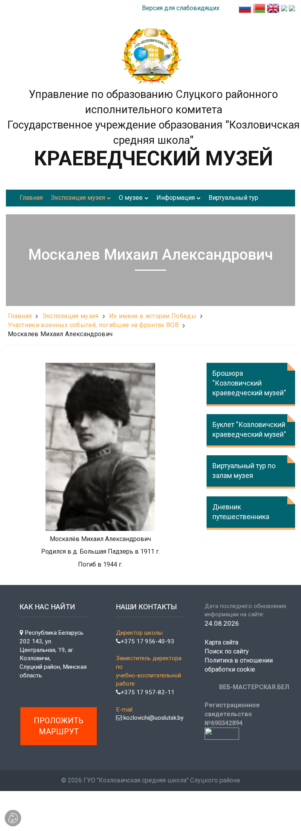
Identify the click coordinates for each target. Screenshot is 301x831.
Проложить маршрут (58, 726)
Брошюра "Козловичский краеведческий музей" (249, 383)
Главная (20, 316)
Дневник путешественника (240, 512)
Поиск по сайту (227, 651)
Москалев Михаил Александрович (60, 334)
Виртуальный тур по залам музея (244, 471)
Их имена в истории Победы (152, 316)
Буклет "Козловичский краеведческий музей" (249, 429)
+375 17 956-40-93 (147, 641)
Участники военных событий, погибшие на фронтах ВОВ (93, 325)
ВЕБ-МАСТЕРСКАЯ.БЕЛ (254, 687)
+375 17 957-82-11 (147, 692)
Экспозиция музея (70, 316)
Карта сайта (221, 642)
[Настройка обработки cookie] (13, 818)
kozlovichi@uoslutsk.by (152, 717)
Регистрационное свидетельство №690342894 (232, 714)
